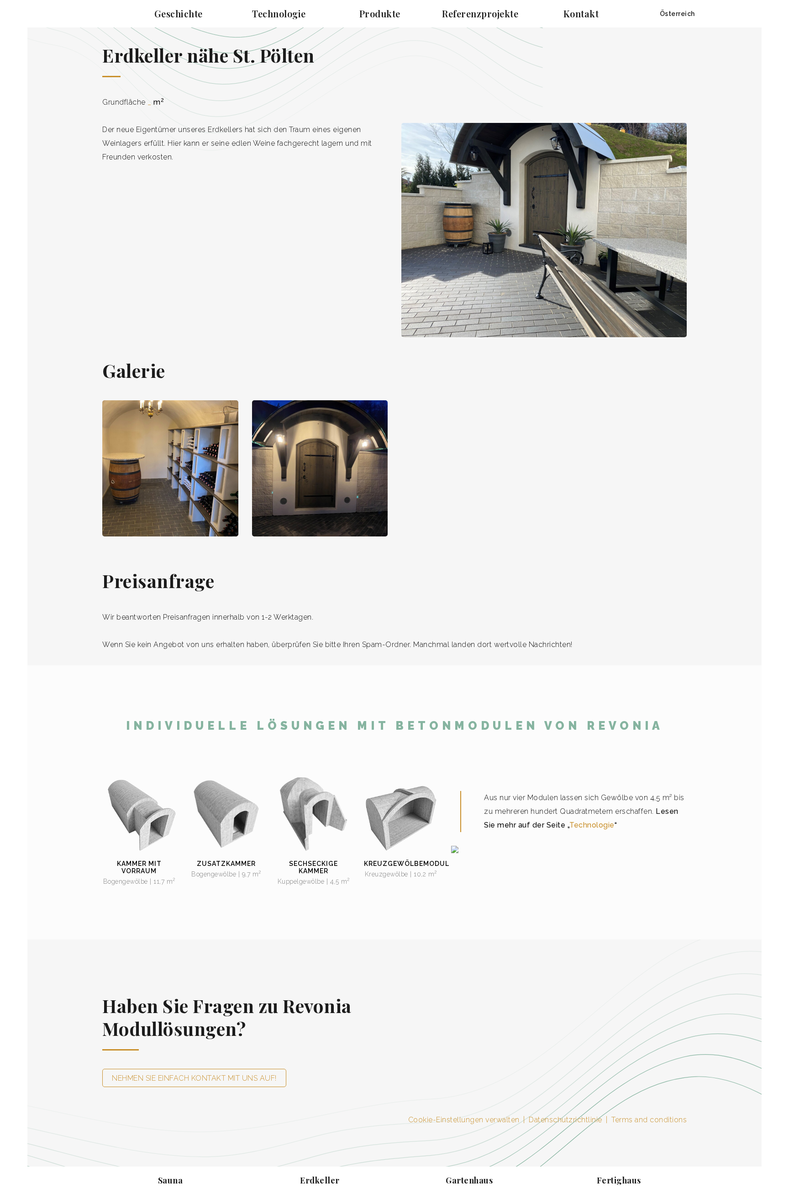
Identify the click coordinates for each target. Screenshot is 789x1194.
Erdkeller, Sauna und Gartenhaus (77, 14)
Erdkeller (320, 1180)
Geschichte (178, 13)
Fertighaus (619, 1180)
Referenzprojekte (480, 13)
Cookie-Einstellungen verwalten (464, 1119)
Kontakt (581, 13)
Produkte (379, 13)
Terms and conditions (649, 1119)
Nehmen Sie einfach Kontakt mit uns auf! (194, 1078)
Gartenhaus (469, 1180)
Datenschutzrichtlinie (566, 1119)
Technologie (279, 13)
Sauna (170, 1180)
